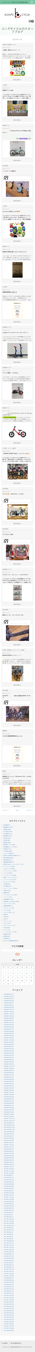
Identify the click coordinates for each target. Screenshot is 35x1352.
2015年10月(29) (9, 1276)
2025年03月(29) (9, 1031)
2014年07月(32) (9, 1308)
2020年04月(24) (9, 1160)
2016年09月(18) (9, 1252)
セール (9, 448)
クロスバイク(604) (9, 868)
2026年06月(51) (9, 998)
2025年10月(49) (9, 1016)
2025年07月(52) (9, 1022)
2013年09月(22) (9, 1330)
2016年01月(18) (9, 1269)
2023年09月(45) (9, 1070)
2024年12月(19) (9, 1038)
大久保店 (5, 286)
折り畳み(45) (7, 886)
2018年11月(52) (9, 1197)
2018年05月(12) (9, 1210)
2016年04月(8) (8, 1262)
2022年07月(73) (9, 1101)
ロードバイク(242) (9, 866)
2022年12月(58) (9, 1090)
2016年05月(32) (9, 1260)
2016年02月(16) (9, 1267)
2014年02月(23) (9, 1319)
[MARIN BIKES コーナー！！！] (17, 673)
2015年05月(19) (9, 1287)
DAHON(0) (6, 936)
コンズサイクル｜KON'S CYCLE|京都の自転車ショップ (17, 2)
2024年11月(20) (9, 1040)
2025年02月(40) (9, 1033)
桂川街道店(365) (8, 858)
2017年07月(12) (9, 1230)
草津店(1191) (7, 849)
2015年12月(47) (9, 1271)
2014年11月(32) (9, 1300)
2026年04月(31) (9, 1003)
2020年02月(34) (9, 1164)
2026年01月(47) (9, 1009)
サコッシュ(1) (7, 921)
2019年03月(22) (9, 1188)
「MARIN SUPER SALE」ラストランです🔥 (16, 453)
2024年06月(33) (9, 1051)
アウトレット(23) (8, 908)
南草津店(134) (7, 860)
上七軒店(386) (7, 851)
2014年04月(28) (9, 1315)
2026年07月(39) (9, 996)
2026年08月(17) (9, 994)
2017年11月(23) (9, 1221)
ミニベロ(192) (7, 873)
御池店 (4, 771)
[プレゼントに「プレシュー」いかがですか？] (17, 592)
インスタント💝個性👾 (9, 171)
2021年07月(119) (9, 1127)
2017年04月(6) (8, 1236)
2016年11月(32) (9, 1247)
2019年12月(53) (9, 1169)
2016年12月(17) (9, 1245)
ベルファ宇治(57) (8, 853)
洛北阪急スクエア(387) (10, 847)
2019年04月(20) (9, 1186)
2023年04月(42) (9, 1081)
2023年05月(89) (9, 1079)
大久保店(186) (7, 831)
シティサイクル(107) (9, 879)
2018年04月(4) (8, 1212)
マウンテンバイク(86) (10, 871)
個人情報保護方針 (16, 1343)
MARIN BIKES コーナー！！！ (12, 655)
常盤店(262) (7, 829)
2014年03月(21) (9, 1317)
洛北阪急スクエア (11, 44)
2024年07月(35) (9, 1048)
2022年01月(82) (9, 1114)
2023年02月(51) (9, 1086)
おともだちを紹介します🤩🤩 (11, 211)
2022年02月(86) (9, 1112)
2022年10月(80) (9, 1094)
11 (17, 973)
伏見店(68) (6, 840)
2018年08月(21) (9, 1204)
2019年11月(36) (9, 1171)
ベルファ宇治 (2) (9, 912)
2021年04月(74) (9, 1134)
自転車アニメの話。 (8, 90)
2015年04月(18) (9, 1289)
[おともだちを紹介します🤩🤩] (17, 229)
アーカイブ (17, 990)
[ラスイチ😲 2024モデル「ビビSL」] (17, 512)
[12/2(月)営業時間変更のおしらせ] (17, 754)
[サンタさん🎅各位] (17, 552)
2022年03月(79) (9, 1110)
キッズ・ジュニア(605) (10, 888)
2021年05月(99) (9, 1132)
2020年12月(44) (9, 1142)
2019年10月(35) (9, 1173)
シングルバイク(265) (9, 875)
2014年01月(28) (9, 1321)
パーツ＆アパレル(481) (10, 895)
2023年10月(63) (9, 1068)
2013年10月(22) (9, 1328)
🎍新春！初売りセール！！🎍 (11, 50)
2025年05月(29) (9, 1027)
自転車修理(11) (8, 906)
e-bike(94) (6, 927)
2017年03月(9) (8, 1238)
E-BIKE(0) (6, 938)
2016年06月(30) (9, 1258)
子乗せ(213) (7, 890)
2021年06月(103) (9, 1129)
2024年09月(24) (9, 1044)
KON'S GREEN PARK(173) (11, 855)
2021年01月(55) (9, 1140)
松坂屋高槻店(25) (8, 862)
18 (17, 977)
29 (3, 984)
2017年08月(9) (8, 1228)
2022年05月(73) (9, 1105)
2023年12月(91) (9, 1064)
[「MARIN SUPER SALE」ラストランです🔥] (17, 471)
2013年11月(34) (9, 1326)
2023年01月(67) (9, 1088)
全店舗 (4, 44)
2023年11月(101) (9, 1066)
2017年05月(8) (8, 1234)
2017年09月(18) (9, 1225)
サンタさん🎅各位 (8, 534)
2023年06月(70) (9, 1077)
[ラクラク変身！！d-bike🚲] (17, 391)
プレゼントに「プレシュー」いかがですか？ (16, 574)
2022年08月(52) (9, 1099)
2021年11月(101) (9, 1118)
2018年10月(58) (9, 1199)
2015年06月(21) (9, 1284)
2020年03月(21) (9, 1162)
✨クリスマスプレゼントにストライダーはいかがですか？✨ (17, 414)
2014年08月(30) (9, 1306)
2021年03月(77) (9, 1136)
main (17, 810)
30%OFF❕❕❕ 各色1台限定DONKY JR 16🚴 (17, 696)
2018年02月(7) (8, 1217)
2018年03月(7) (8, 1214)
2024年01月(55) (9, 1062)
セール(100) (7, 910)
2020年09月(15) (9, 1149)
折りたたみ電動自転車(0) (10, 940)
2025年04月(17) (9, 1029)
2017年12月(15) (9, 1219)
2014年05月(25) (9, 1313)
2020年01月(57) (9, 1166)
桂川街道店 (5, 165)
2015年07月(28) (9, 1282)
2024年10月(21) (9, 1042)
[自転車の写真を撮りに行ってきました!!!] (17, 270)
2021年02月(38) (9, 1138)
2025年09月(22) (9, 1018)
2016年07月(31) (9, 1256)
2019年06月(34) (9, 1182)
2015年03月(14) (9, 1291)
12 (22, 973)
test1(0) (6, 916)
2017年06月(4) (8, 1232)
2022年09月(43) (9, 1097)
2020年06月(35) (9, 1156)
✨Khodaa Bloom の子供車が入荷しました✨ (17, 131)
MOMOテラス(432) (9, 844)
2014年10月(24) (9, 1302)
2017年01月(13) (9, 1243)
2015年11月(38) (9, 1273)
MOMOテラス (6, 125)
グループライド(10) (9, 903)
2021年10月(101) (9, 1121)
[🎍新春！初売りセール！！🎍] (17, 68)
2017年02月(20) (9, 1241)
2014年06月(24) (9, 1311)
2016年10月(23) (9, 1249)
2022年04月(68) (9, 1107)
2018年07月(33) (9, 1206)
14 (31, 973)
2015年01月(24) (9, 1295)
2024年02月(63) (9, 1059)
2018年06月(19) (9, 1208)
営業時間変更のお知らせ (10, 292)
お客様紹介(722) (8, 899)
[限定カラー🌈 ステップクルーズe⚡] (17, 633)
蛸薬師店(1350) (8, 827)
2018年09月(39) (9, 1201)
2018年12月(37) (9, 1195)
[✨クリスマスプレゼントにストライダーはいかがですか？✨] (17, 431)
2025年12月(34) (9, 1011)
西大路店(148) (7, 836)
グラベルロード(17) (9, 925)
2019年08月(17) (9, 1177)
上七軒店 (5, 85)
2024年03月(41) (9, 1057)
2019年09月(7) (8, 1175)
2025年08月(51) (9, 1020)
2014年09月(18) (9, 1304)
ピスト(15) (6, 930)
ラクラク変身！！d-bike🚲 (11, 373)
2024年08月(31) (9, 1046)
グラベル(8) (7, 923)
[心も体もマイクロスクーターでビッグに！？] (17, 350)
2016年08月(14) (9, 1254)
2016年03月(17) (9, 1265)
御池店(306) (7, 842)
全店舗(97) (6, 825)
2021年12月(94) (9, 1116)
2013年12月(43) (9, 1324)
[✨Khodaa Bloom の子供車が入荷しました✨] (17, 148)
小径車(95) (6, 884)
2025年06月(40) (9, 1024)
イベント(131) (7, 897)
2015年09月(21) (9, 1278)
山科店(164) (7, 838)
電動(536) (6, 892)
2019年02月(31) (9, 1190)
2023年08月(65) (9, 1072)
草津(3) (5, 914)
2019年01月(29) (9, 1193)
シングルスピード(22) (10, 932)
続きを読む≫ (17, 79)
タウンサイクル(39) (9, 882)
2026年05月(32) (9, 1000)
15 (3, 977)
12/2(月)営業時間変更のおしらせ (12, 736)
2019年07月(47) (9, 1180)
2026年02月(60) (9, 1007)
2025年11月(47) (9, 1014)
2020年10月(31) (9, 1147)
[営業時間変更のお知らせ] (17, 310)
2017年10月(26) (9, 1223)
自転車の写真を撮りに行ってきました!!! (14, 252)
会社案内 (5, 1343)
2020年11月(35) (9, 1145)
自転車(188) (7, 934)
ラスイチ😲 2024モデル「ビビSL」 (14, 494)
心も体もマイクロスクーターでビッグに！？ (16, 332)
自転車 (14, 448)
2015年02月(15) (9, 1293)
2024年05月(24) (9, 1053)
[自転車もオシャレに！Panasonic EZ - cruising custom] (17, 794)
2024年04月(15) (9, 1055)
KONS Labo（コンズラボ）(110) (13, 864)
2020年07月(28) (9, 1153)
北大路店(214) (7, 834)
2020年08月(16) (9, 1151)
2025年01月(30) (9, 1035)
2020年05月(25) (9, 1158)
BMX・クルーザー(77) (10, 877)
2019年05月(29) (9, 1184)
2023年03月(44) (9, 1083)
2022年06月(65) (9, 1103)
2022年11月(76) (9, 1092)
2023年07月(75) (9, 1075)
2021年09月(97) (9, 1123)
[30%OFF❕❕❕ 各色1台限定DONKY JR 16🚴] (17, 713)
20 (26, 977)
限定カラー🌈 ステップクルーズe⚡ (14, 615)
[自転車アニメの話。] (17, 108)
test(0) (5, 919)
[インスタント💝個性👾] (17, 189)
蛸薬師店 (5, 730)
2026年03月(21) (9, 1005)
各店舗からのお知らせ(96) (11, 901)
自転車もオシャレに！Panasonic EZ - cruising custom (17, 777)
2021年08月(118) (9, 1125)
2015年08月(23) (9, 1280)
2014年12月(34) (9, 1297)
